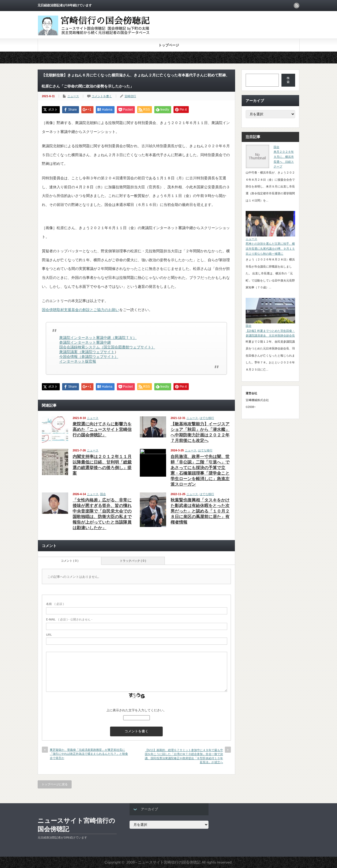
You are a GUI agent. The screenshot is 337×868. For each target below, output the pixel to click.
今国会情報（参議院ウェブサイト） (88, 356)
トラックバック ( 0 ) (133, 560)
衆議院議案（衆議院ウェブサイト (87, 352)
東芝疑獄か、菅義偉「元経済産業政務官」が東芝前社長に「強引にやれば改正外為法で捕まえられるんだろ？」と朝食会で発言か (89, 754)
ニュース (73, 96)
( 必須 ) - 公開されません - (69, 619)
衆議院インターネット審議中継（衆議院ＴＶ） (98, 338)
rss (296, 5)
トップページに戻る (55, 784)
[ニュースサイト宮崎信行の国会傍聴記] (98, 35)
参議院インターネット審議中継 (85, 342)
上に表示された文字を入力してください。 (136, 710)
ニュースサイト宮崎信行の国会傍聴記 (76, 824)
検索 (288, 79)
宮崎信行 (130, 96)
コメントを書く (102, 96)
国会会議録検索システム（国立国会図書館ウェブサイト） (107, 347)
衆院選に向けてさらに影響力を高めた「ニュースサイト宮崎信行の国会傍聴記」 (102, 429)
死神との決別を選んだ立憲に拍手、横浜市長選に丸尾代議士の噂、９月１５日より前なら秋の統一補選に (270, 248)
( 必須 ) (55, 603)
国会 (103, 494)
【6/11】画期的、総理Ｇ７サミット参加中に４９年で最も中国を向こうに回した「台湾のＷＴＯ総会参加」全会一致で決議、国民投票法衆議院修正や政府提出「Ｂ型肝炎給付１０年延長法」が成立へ (184, 756)
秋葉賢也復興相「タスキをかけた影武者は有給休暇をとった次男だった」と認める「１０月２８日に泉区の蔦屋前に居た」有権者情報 (200, 511)
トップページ (168, 45)
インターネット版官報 (77, 361)
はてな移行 (207, 418)
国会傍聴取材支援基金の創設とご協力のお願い (80, 310)
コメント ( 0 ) (69, 560)
